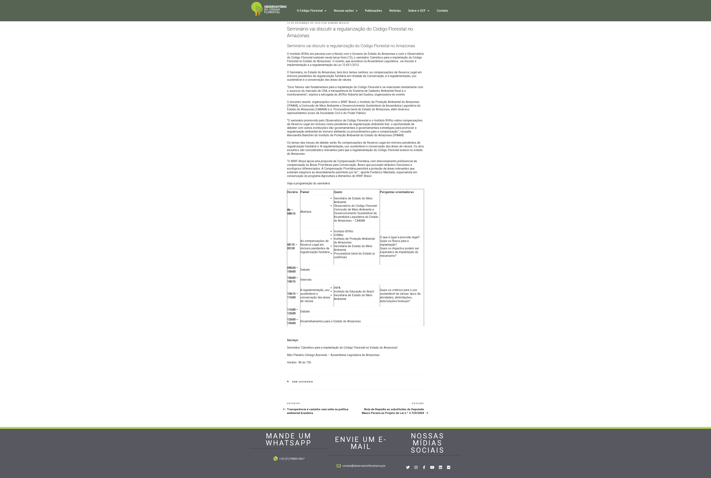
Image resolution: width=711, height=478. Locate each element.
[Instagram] (416, 467)
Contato (442, 10)
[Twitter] (408, 467)
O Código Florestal (310, 10)
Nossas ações (344, 10)
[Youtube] (432, 467)
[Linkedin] (440, 467)
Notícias (395, 10)
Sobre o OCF (417, 10)
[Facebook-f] (424, 467)
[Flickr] (448, 467)
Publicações (373, 10)
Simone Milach (338, 23)
